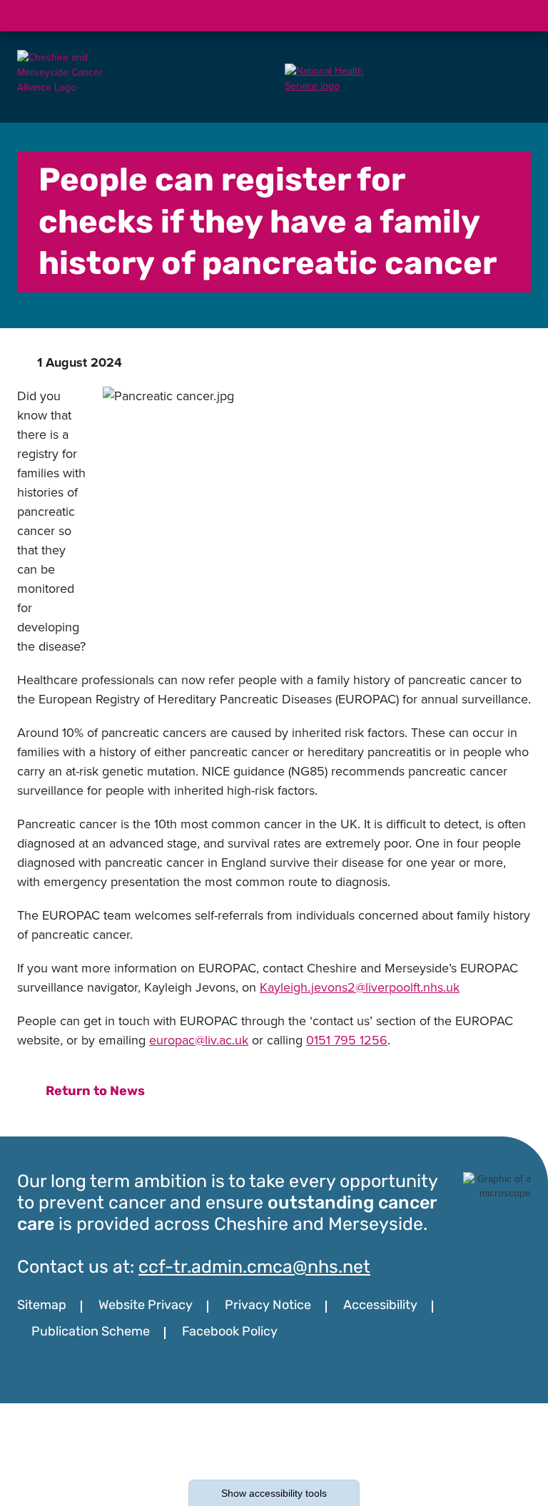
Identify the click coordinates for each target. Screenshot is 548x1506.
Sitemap (41, 1306)
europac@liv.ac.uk (198, 1040)
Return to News (95, 1092)
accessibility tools (274, 1493)
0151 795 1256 (346, 1040)
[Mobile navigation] (515, 15)
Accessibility (380, 1306)
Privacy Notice (268, 1306)
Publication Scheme (90, 1332)
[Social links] (446, 15)
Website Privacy (145, 1306)
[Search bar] (481, 15)
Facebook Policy (230, 1332)
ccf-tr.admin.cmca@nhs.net (254, 1268)
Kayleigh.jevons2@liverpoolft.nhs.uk (360, 987)
